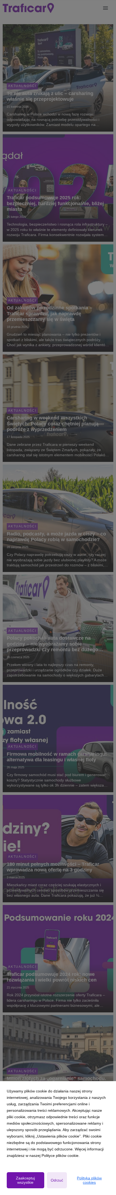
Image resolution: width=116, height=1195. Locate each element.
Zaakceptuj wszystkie (25, 1180)
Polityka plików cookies (89, 1180)
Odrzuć (57, 1180)
